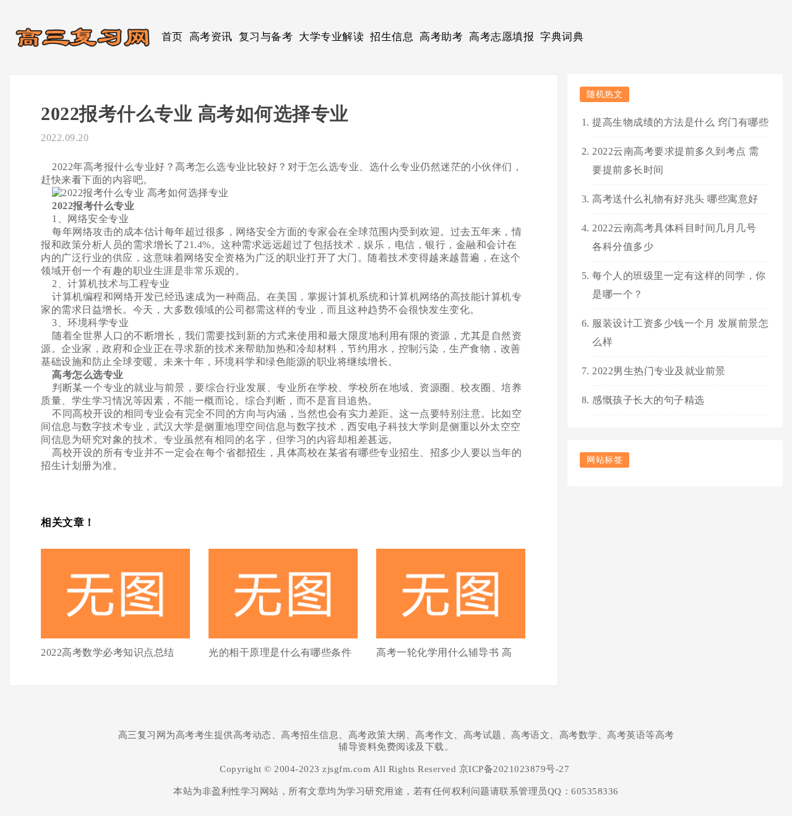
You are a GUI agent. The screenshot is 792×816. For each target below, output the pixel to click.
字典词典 (561, 37)
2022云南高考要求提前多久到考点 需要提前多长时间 (675, 160)
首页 (172, 37)
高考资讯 (211, 37)
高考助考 (441, 37)
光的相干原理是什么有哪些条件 (280, 652)
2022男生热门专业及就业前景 (659, 371)
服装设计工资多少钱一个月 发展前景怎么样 (680, 332)
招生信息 (391, 37)
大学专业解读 (331, 37)
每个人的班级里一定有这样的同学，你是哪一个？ (679, 284)
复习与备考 (266, 37)
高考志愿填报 (501, 37)
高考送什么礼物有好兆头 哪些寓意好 (675, 199)
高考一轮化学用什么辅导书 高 (444, 652)
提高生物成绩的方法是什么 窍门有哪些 (680, 122)
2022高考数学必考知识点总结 (107, 652)
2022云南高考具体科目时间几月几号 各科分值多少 (674, 237)
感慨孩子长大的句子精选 (648, 400)
